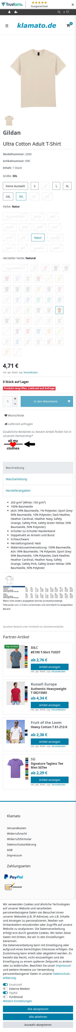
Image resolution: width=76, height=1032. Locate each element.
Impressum (14, 855)
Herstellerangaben (18, 490)
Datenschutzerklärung (21, 844)
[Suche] (59, 12)
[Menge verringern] (15, 404)
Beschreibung (15, 468)
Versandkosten (30, 372)
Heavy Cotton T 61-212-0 (49, 727)
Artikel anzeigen (49, 667)
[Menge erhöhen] (15, 398)
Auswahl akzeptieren (38, 1025)
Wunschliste (15, 415)
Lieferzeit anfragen (20, 424)
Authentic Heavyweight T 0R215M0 (48, 691)
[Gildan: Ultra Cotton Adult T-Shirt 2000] (38, 587)
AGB (9, 850)
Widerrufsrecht (17, 833)
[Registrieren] (16, 12)
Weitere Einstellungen (17, 1001)
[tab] (38, 467)
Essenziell (15, 984)
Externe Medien (19, 989)
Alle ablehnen (38, 1017)
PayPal (13, 993)
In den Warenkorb (45, 401)
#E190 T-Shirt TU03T (45, 652)
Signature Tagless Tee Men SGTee (47, 766)
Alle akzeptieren (38, 1009)
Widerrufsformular (19, 839)
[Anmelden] (9, 12)
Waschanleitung (16, 479)
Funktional (16, 997)
